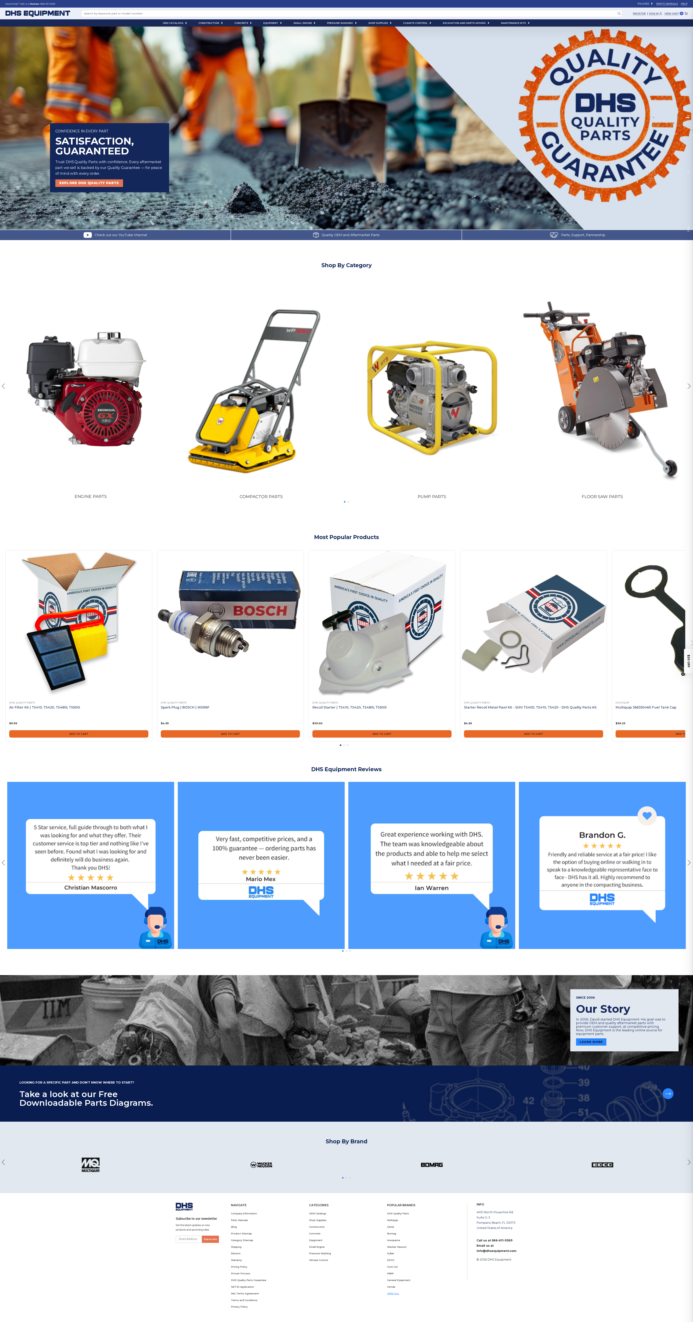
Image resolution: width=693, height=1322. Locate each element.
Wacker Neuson (397, 1246)
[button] (688, 661)
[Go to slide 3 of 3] (347, 745)
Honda (391, 1286)
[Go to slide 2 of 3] (344, 745)
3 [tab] (688, 172)
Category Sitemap (242, 1240)
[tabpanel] (346, 128)
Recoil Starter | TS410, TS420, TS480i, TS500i (349, 707)
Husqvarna (393, 1240)
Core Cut (392, 1266)
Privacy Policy (239, 1306)
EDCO (390, 1260)
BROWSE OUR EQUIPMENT (85, 183)
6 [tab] (688, 231)
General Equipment (398, 1280)
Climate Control (318, 1260)
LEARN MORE (591, 1042)
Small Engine (317, 1246)
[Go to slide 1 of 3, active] (340, 745)
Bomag (391, 1233)
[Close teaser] (683, 674)
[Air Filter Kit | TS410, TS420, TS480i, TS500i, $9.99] (78, 623)
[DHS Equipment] (184, 1207)
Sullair (390, 1253)
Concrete (315, 1233)
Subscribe (210, 1239)
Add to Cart (78, 733)
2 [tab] (688, 117)
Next (689, 386)
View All (393, 1293)
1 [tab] (344, 502)
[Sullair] (602, 1165)
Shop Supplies (317, 1220)
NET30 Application (242, 1286)
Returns (236, 1253)
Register (639, 13)
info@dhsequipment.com (497, 1251)
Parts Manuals (667, 3)
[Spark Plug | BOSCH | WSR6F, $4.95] (230, 623)
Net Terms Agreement (245, 1293)
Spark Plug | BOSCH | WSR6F (185, 707)
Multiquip (392, 1220)
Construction (317, 1226)
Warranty (236, 1260)
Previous (3, 386)
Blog (234, 1226)
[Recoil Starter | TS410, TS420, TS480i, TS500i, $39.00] (382, 623)
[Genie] (261, 1165)
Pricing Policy (239, 1266)
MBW (390, 1273)
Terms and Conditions (244, 1300)
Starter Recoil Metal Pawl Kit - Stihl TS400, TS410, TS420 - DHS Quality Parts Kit (530, 707)
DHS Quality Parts (398, 1213)
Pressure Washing (320, 1253)
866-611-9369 (502, 1240)
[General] (432, 1165)
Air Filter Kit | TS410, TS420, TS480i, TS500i (44, 707)
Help (684, 3)
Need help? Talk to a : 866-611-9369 (30, 3)
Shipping (236, 1246)
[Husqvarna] (91, 1165)
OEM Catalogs (317, 1213)
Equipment (315, 1240)
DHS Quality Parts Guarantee (248, 1280)
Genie (390, 1226)
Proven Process (240, 1273)
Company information (244, 1213)
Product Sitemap (241, 1233)
